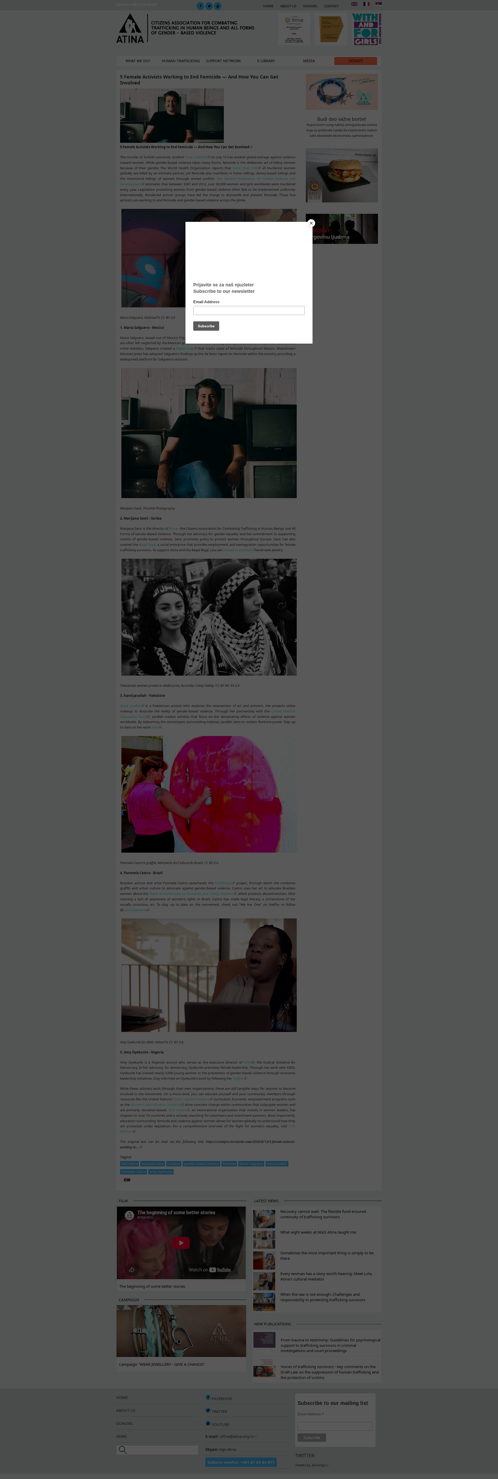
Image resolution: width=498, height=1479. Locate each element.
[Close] (311, 223)
